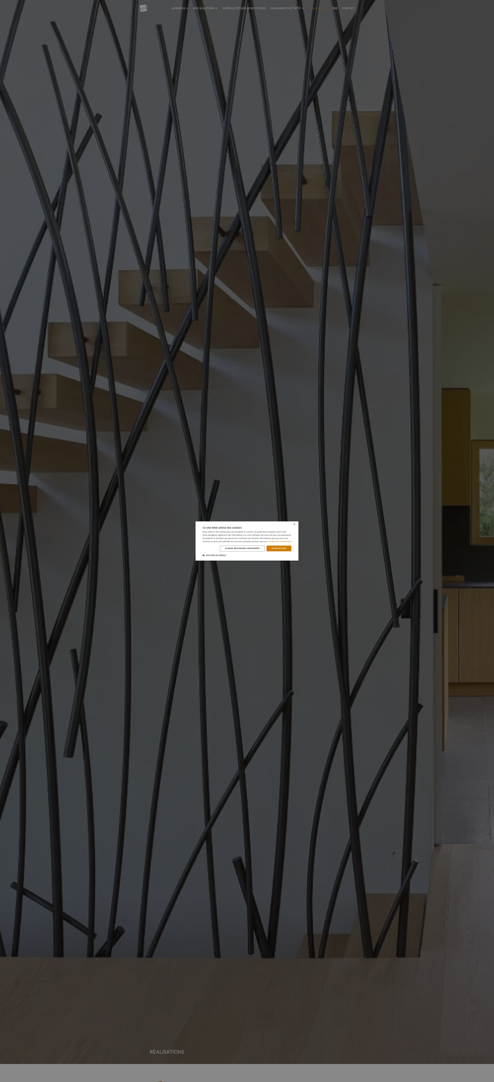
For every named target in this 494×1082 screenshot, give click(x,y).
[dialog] (247, 541)
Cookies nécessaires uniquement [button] (242, 548)
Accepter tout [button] (278, 548)
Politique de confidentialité (279, 541)
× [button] (294, 524)
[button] (214, 555)
